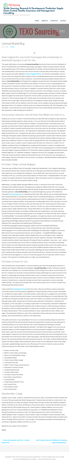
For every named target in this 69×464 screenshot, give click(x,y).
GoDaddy (53, 459)
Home (37, 21)
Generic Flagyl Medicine (33, 74)
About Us (45, 21)
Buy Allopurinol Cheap (19, 289)
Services (63, 21)
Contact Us (54, 21)
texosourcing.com (15, 194)
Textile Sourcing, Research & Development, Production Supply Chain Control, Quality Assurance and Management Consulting (33, 10)
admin (12, 47)
